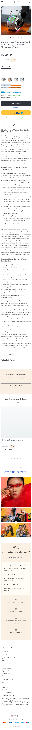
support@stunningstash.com (9, 654)
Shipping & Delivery (7, 671)
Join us (16, 468)
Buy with (11, 113)
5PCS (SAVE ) (6, 87)
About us (4, 685)
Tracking (4, 676)
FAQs (3, 666)
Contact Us (5, 687)
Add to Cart (16, 103)
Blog (3, 682)
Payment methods (7, 668)
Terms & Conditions (7, 692)
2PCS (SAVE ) (6, 85)
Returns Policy (6, 673)
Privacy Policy (6, 690)
